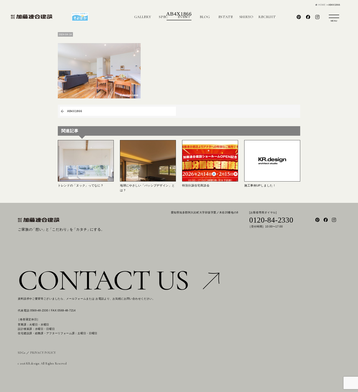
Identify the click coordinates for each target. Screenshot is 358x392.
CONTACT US (103, 280)
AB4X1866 (74, 111)
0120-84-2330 (271, 220)
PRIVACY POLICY (43, 352)
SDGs (21, 352)
